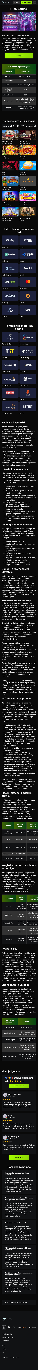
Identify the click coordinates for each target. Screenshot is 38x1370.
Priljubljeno (5, 126)
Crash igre (22, 126)
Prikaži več (19, 1157)
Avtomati (30, 126)
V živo (14, 126)
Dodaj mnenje (19, 1086)
